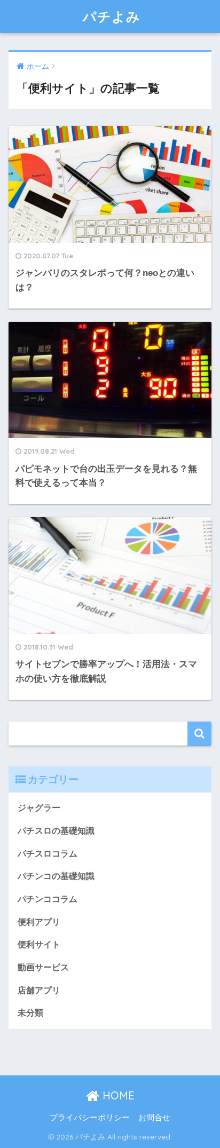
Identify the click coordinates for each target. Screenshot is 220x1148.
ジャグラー (39, 807)
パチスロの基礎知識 (56, 830)
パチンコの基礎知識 (56, 876)
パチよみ (111, 16)
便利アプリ (39, 922)
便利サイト (39, 944)
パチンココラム (47, 899)
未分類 (30, 1012)
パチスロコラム (47, 853)
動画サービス (43, 967)
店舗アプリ (39, 990)
